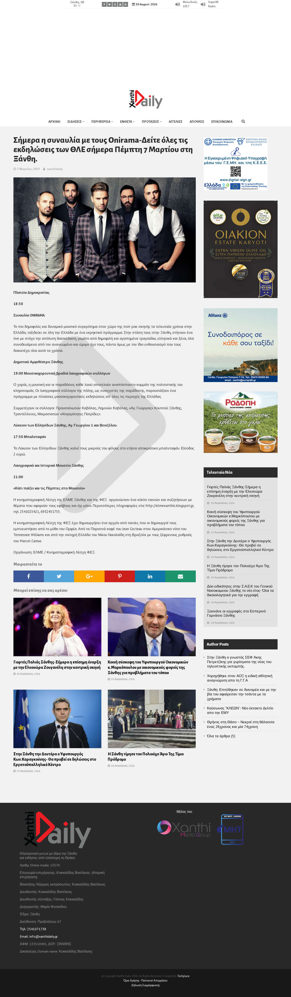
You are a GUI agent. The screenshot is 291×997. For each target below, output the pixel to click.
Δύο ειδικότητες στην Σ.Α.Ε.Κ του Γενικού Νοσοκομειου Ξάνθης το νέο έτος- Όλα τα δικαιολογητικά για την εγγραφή (240, 590)
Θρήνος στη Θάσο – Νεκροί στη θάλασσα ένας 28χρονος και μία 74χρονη (240, 724)
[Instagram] (114, 4)
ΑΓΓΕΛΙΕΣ (175, 121)
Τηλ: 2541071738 (33, 929)
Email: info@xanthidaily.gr (39, 936)
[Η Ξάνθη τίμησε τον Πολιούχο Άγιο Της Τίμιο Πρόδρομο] (152, 720)
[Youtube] (120, 4)
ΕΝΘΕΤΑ (126, 121)
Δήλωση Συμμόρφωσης (145, 985)
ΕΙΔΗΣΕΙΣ (75, 121)
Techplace (183, 976)
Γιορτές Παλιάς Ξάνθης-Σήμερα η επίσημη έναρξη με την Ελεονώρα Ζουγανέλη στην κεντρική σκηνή (234, 491)
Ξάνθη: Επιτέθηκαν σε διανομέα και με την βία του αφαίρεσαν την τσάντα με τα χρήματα (241, 694)
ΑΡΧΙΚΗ (54, 121)
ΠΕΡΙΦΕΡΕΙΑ (100, 121)
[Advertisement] (145, 46)
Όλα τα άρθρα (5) (221, 736)
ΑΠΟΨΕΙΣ (197, 121)
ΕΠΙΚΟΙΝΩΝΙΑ (221, 121)
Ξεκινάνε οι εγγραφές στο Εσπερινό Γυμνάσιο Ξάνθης (236, 613)
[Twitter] (109, 4)
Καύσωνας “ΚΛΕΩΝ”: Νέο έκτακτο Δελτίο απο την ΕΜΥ (240, 710)
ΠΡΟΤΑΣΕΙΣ (150, 121)
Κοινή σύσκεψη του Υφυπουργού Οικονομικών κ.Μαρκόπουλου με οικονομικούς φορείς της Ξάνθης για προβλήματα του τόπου (148, 667)
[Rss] (125, 4)
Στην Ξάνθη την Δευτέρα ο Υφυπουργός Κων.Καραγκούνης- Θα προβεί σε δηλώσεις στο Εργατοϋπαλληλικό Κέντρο (54, 759)
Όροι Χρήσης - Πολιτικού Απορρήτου (145, 980)
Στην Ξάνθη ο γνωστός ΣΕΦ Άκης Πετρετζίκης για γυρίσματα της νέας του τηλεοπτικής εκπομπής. (239, 662)
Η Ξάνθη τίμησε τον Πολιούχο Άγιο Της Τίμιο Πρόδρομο (238, 567)
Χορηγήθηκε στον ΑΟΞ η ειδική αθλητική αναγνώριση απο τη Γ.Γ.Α (239, 678)
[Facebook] (104, 4)
